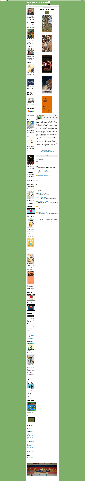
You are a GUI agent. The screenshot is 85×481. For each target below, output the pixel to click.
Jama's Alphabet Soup (31, 445)
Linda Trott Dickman (40, 170)
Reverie (31, 439)
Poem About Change (42, 156)
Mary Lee (39, 193)
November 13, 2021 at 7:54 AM (44, 197)
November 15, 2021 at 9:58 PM (42, 206)
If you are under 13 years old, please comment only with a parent (47, 151)
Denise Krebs (39, 201)
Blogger (44, 479)
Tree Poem (46, 156)
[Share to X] (46, 155)
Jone (38, 206)
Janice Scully (39, 197)
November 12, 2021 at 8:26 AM (46, 175)
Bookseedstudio (31, 428)
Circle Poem (39, 156)
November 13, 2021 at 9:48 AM (44, 201)
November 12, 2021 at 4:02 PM (44, 188)
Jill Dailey (30, 429)
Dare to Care (31, 436)
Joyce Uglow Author (32, 450)
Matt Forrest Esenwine (40, 175)
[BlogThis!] (45, 155)
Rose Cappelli (39, 188)
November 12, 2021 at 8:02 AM (46, 170)
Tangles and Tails (32, 447)
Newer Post (38, 231)
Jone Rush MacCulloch (29, 448)
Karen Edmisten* (32, 456)
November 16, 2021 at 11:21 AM (43, 212)
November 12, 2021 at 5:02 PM (43, 193)
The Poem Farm (31, 458)
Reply (38, 163)
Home (47, 231)
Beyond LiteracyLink (32, 440)
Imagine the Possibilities (29, 446)
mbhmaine (39, 212)
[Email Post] (43, 155)
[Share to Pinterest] (47, 155)
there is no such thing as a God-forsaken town (30, 434)
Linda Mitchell (39, 161)
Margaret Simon (40, 165)
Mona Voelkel (31, 437)
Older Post (56, 231)
